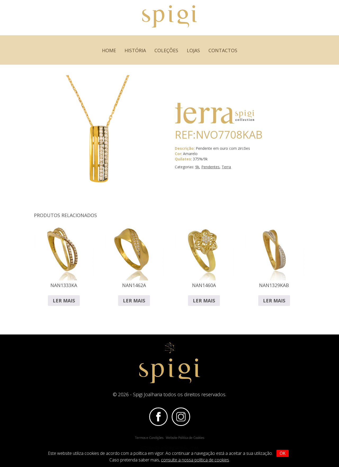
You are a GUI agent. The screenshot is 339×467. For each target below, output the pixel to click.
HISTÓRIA (135, 50)
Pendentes (210, 166)
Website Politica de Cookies (185, 437)
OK (283, 453)
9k (197, 166)
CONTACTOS (222, 50)
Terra (226, 166)
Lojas (193, 50)
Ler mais (64, 300)
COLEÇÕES (166, 50)
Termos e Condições (149, 437)
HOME (109, 50)
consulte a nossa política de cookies (195, 460)
